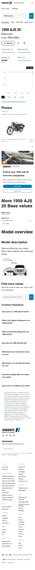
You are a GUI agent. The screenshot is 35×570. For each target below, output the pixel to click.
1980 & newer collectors (8, 476)
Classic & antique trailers (8, 483)
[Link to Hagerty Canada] (7, 554)
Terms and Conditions (12, 454)
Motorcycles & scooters (8, 485)
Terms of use (10, 562)
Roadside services (23, 488)
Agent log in (5, 509)
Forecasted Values (9, 403)
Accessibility (20, 559)
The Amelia (21, 499)
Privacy (21, 545)
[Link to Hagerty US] (3, 554)
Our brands (21, 524)
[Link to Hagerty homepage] (11, 430)
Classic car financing (7, 497)
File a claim (5, 469)
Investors (21, 533)
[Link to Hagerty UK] (10, 554)
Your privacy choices (11, 559)
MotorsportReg (6, 546)
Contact (21, 531)
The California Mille (23, 502)
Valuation (21, 469)
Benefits (21, 474)
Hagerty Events (23, 497)
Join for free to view (8, 52)
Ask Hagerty (22, 471)
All (3, 534)
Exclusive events (23, 481)
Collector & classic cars (8, 478)
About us (21, 519)
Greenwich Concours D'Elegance (24, 505)
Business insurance (7, 495)
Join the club (22, 467)
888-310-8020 (22, 490)
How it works (5, 522)
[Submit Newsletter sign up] (30, 448)
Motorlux (21, 508)
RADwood (21, 510)
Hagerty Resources (7, 543)
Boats (3, 490)
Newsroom (21, 529)
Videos (4, 529)
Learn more (17, 191)
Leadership (21, 522)
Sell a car (4, 520)
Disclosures (27, 559)
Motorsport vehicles (7, 488)
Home (20, 517)
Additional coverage (7, 499)
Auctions (4, 515)
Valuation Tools (19, 3)
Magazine (21, 478)
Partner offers (22, 476)
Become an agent (6, 506)
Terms (20, 547)
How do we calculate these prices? (13, 102)
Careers (21, 526)
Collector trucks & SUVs (8, 481)
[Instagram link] (10, 435)
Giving (20, 536)
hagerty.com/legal (17, 407)
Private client (5, 492)
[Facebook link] (3, 435)
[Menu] (32, 3)
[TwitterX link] (7, 435)
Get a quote (17, 186)
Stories (4, 532)
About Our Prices (25, 394)
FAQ (20, 543)
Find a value (5, 8)
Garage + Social (6, 541)
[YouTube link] (14, 435)
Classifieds (5, 518)
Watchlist (15, 8)
